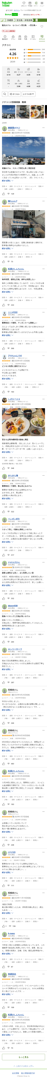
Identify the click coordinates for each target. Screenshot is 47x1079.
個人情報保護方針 (28, 1073)
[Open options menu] (43, 127)
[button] (8, 112)
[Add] (42, 26)
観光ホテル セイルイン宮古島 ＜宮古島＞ (19, 25)
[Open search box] (5, 94)
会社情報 (15, 1073)
